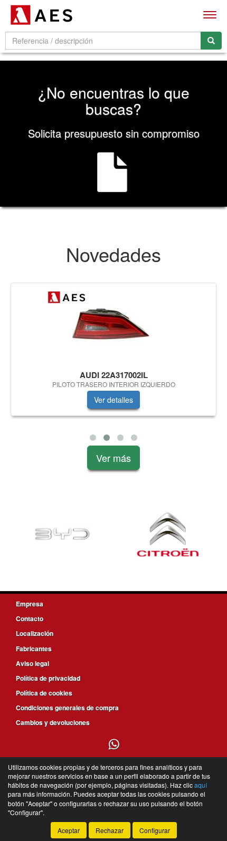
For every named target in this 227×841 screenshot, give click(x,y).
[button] (93, 437)
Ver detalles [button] (113, 399)
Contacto (29, 618)
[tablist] (113, 364)
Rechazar (110, 830)
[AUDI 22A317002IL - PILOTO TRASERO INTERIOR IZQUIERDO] (113, 324)
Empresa (29, 603)
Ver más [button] (113, 458)
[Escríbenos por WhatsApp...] (113, 744)
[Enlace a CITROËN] (168, 534)
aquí (200, 784)
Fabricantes (34, 648)
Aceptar (69, 830)
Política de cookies (44, 693)
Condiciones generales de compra (67, 707)
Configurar (154, 830)
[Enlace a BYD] (62, 534)
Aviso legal (32, 663)
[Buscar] (211, 41)
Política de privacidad (48, 678)
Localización (34, 633)
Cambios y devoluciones (53, 722)
